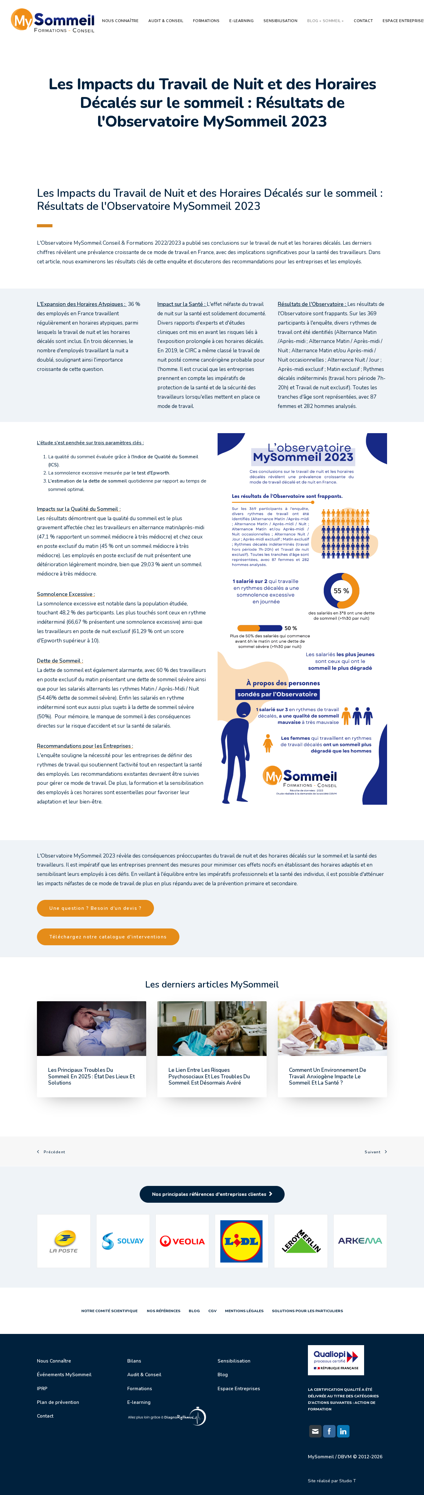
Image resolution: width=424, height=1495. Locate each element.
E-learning (241, 20)
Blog (194, 1310)
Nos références (162, 1310)
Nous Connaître (54, 1361)
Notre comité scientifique (109, 1310)
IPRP (42, 1389)
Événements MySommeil (64, 1375)
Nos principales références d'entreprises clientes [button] (209, 1194)
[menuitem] (122, 21)
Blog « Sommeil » (325, 20)
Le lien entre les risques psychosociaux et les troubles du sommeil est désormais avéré (209, 1076)
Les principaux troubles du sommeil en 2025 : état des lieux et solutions (91, 1076)
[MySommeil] (54, 20)
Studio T (347, 1481)
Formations (206, 20)
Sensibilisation (280, 20)
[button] (91, 1028)
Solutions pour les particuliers (307, 1310)
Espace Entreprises (239, 1389)
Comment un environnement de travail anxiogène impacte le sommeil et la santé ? (327, 1076)
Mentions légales (244, 1310)
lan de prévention (59, 1402)
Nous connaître (120, 20)
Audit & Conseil (165, 20)
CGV (212, 1310)
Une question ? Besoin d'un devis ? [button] (95, 908)
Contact (363, 20)
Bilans (134, 1361)
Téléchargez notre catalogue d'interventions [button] (108, 937)
